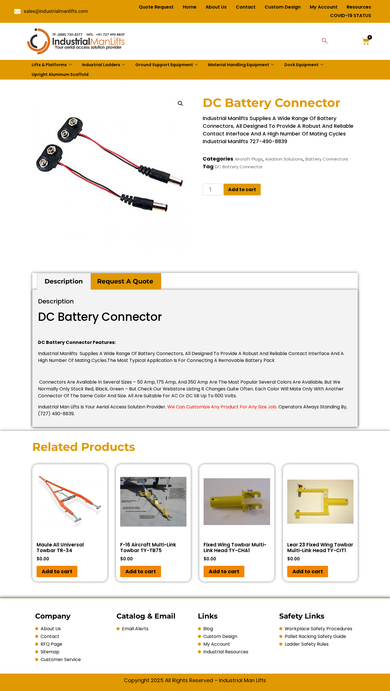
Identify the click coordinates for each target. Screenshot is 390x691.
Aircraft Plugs (249, 159)
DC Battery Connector (239, 167)
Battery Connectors (326, 159)
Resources (359, 7)
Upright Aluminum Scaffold (60, 74)
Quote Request (156, 7)
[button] (180, 103)
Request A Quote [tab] (125, 281)
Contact (246, 7)
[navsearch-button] (324, 41)
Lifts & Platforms (49, 65)
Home (189, 7)
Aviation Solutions (284, 159)
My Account (323, 7)
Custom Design (283, 7)
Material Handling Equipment (238, 65)
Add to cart (242, 189)
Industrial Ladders (101, 65)
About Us (216, 7)
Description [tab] (64, 281)
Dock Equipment (301, 65)
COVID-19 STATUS (350, 15)
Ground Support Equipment (164, 65)
